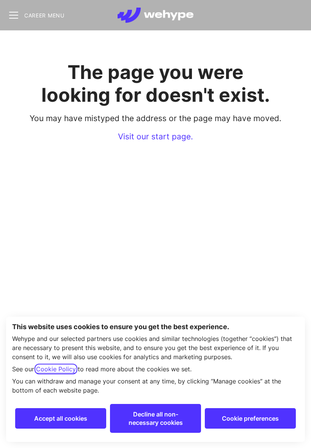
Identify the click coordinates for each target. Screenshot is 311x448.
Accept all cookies (60, 418)
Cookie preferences (250, 418)
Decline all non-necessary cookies (156, 418)
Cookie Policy (56, 369)
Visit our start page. (155, 136)
